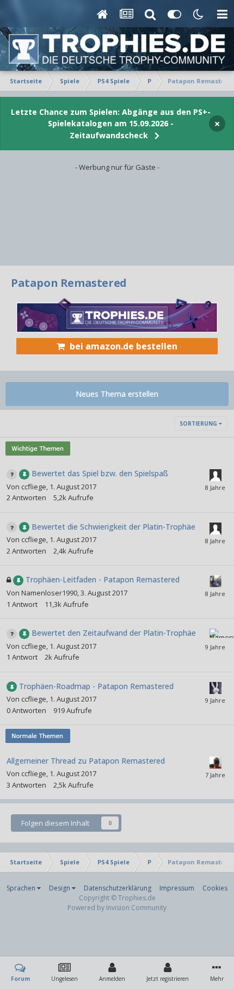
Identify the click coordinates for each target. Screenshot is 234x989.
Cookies (214, 888)
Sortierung (199, 423)
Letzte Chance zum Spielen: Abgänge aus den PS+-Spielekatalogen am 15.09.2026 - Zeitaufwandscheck (111, 123)
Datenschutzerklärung (117, 888)
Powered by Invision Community (117, 907)
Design (60, 888)
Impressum (176, 888)
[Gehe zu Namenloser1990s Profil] (215, 635)
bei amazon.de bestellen (123, 346)
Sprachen (22, 888)
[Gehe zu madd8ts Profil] (215, 581)
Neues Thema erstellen (117, 394)
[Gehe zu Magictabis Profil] (215, 763)
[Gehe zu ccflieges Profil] (215, 688)
